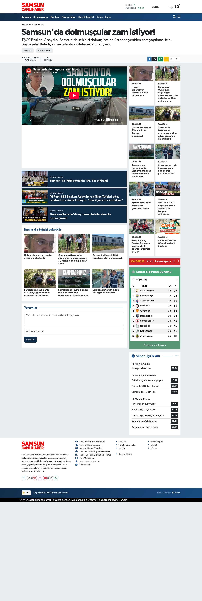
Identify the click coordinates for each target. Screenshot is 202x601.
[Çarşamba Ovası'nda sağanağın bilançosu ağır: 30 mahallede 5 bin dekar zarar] (74, 243)
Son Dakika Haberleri (90, 461)
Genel (154, 445)
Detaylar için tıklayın (155, 345)
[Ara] (174, 17)
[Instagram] (40, 478)
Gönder (30, 339)
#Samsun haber (44, 51)
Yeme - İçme (104, 17)
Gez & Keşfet (86, 17)
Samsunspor (40, 17)
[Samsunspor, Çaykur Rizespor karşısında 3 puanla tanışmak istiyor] (141, 226)
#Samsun (27, 51)
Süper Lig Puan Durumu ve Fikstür (95, 455)
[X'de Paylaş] (154, 59)
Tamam (123, 500)
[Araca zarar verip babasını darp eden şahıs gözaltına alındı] (167, 151)
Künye (154, 448)
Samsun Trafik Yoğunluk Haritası (95, 451)
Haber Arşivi (85, 465)
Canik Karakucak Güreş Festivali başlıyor (167, 243)
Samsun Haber (125, 454)
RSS (28, 493)
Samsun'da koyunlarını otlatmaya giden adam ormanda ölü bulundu (37, 293)
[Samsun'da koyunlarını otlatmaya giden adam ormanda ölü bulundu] (40, 278)
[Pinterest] (34, 478)
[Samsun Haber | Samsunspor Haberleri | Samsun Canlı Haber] (33, 7)
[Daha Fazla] (166, 59)
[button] (174, 262)
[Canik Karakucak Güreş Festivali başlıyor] (167, 226)
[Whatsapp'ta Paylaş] (160, 59)
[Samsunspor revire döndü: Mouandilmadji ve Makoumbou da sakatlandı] (74, 278)
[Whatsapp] (56, 478)
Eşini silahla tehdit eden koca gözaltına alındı (142, 206)
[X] (29, 478)
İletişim (122, 448)
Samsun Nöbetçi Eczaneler (92, 442)
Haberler (26, 25)
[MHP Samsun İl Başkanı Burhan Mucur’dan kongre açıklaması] (167, 189)
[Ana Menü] (178, 17)
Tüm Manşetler (87, 458)
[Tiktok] (50, 478)
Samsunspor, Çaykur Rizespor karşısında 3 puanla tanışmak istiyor (141, 246)
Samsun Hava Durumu (90, 445)
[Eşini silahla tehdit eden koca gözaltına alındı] (108, 278)
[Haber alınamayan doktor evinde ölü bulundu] (40, 243)
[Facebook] (24, 478)
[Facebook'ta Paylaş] (149, 59)
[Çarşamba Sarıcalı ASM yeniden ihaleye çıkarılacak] (108, 243)
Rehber (55, 17)
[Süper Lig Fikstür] (176, 356)
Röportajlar (69, 17)
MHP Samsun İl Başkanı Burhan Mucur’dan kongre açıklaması (166, 208)
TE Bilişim (176, 493)
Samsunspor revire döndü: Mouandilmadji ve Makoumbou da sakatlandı (73, 293)
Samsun (26, 17)
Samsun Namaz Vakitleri (91, 448)
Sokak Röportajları (127, 445)
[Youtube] (45, 478)
